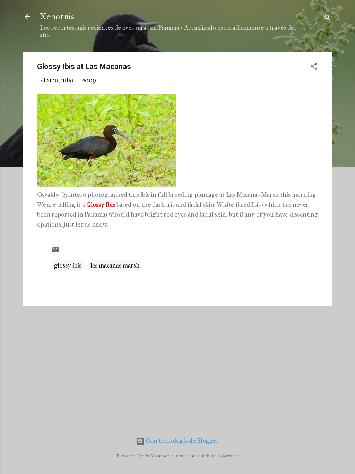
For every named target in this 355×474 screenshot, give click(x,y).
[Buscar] (327, 18)
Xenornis (57, 17)
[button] (314, 67)
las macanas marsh (115, 265)
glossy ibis (67, 265)
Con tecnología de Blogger (182, 441)
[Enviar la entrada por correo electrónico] (55, 251)
